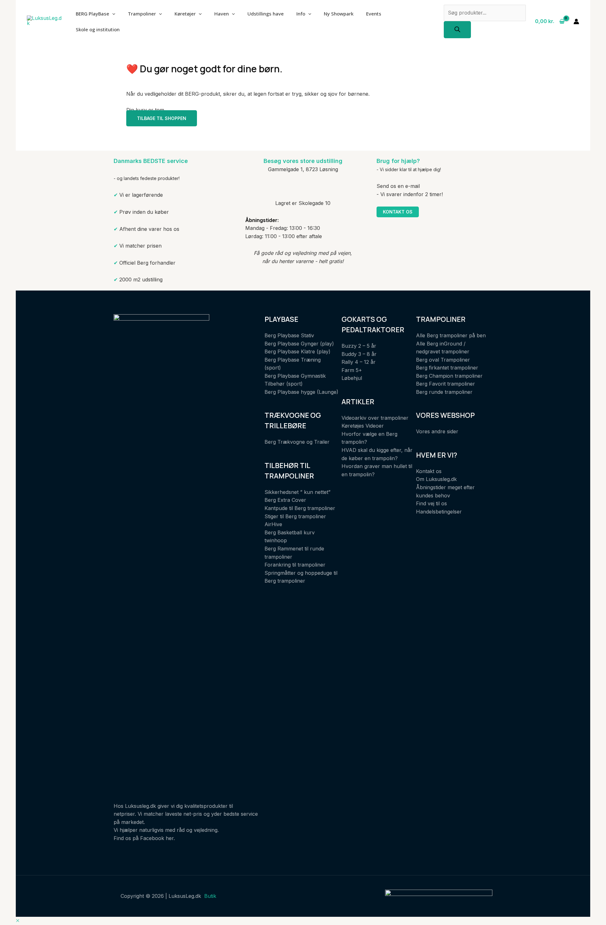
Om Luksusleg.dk (436, 479)
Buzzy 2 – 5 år (359, 346)
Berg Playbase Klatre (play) (297, 351)
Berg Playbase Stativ (289, 335)
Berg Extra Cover (285, 500)
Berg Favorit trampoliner (445, 384)
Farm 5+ (352, 370)
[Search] (457, 29)
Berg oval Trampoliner (443, 360)
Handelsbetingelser (439, 511)
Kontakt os (398, 211)
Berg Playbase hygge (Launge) (301, 392)
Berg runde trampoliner (444, 392)
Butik (210, 896)
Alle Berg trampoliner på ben (451, 335)
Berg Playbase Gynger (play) (299, 343)
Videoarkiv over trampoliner (375, 418)
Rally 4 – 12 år (359, 362)
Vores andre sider (437, 431)
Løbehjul (352, 378)
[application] (112, 13)
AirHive (273, 524)
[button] (18, 920)
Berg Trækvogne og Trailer (297, 442)
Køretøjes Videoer (363, 426)
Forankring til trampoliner (294, 565)
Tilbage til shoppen (161, 118)
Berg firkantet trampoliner (447, 367)
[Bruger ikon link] (576, 21)
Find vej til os (431, 503)
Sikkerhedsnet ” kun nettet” (297, 492)
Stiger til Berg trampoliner (295, 516)
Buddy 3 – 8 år (359, 354)
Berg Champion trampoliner (449, 376)
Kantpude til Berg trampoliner (299, 508)
